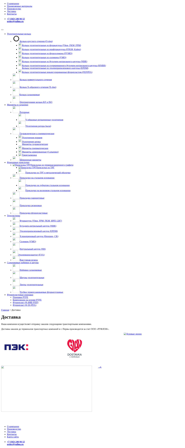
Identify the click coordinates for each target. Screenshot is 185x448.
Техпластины (13, 215)
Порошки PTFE (20, 297)
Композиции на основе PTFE (27, 300)
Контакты (12, 14)
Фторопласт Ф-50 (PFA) (24, 305)
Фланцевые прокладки (18, 162)
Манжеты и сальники (17, 104)
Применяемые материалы (19, 6)
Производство (14, 8)
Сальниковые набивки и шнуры (23, 262)
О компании (13, 3)
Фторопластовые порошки (20, 294)
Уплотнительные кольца (19, 34)
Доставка (11, 11)
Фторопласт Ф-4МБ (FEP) (25, 302)
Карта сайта (13, 437)
